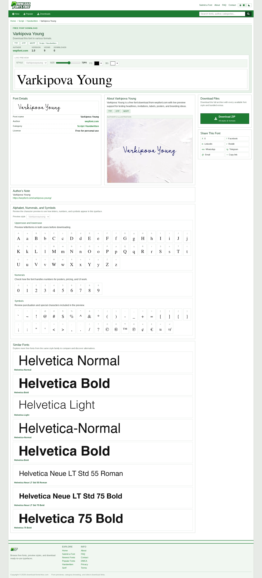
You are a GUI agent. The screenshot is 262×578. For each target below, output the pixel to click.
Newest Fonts (68, 557)
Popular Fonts (68, 561)
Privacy (84, 564)
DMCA (84, 561)
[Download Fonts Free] (20, 5)
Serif (64, 568)
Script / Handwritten (48, 43)
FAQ (224, 5)
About (217, 5)
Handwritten (32, 21)
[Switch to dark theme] (245, 5)
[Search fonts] (248, 14)
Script (21, 21)
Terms (84, 568)
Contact (232, 5)
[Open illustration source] (149, 151)
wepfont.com (20, 50)
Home (13, 21)
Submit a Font (205, 5)
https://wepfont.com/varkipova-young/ (32, 198)
